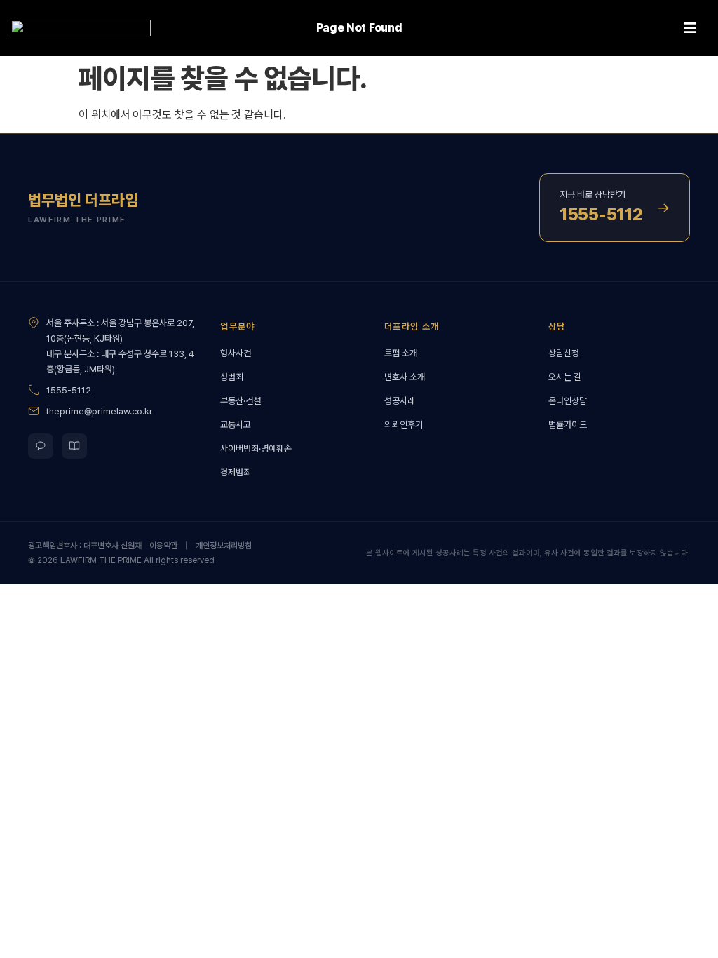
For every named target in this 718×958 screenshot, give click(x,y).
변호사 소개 (404, 377)
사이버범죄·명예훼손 (256, 448)
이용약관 (163, 546)
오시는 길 (564, 377)
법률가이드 (567, 424)
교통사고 (235, 424)
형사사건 (235, 353)
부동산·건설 (240, 401)
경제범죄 (235, 472)
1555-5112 (68, 390)
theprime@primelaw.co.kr (99, 411)
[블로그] (74, 446)
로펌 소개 (400, 353)
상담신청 (563, 353)
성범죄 (231, 377)
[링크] (81, 28)
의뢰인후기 (403, 424)
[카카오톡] (40, 446)
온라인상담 (567, 401)
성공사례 (399, 401)
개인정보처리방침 (224, 546)
